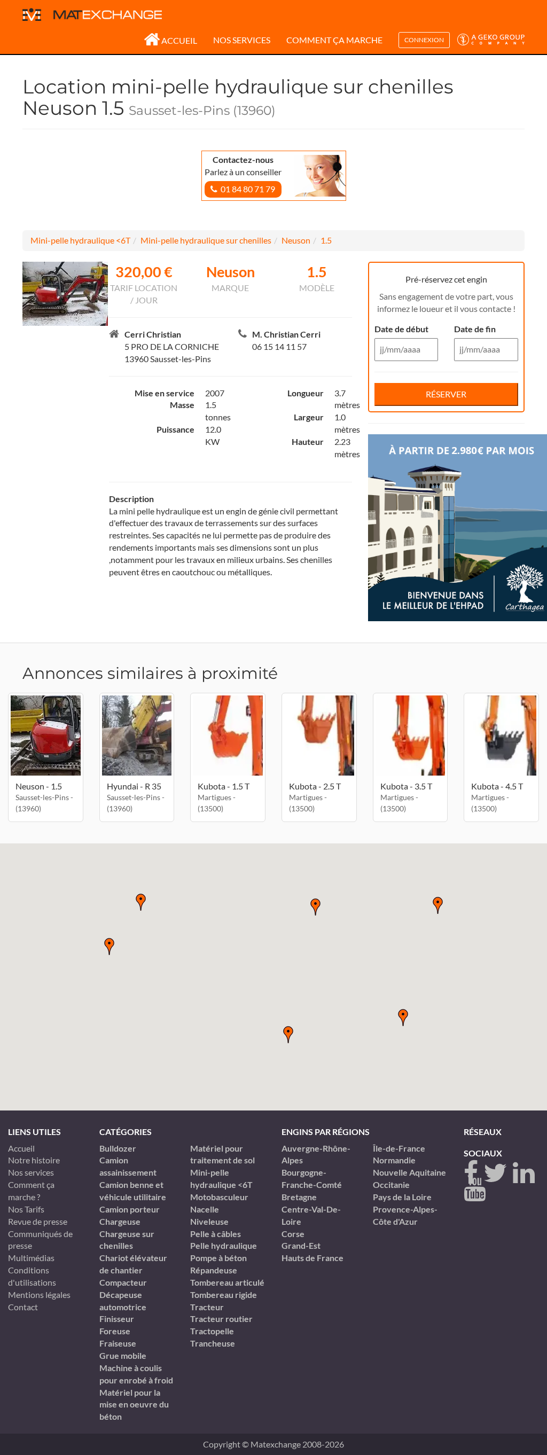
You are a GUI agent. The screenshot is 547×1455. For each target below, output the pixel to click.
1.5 (326, 240)
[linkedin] (524, 1173)
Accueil (179, 40)
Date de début (401, 329)
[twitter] (495, 1173)
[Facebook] (471, 1173)
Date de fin (475, 329)
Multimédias (31, 1258)
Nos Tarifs (26, 1209)
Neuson (296, 240)
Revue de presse (37, 1221)
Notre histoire (34, 1160)
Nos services (241, 40)
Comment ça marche (334, 40)
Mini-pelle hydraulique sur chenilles (205, 240)
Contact (23, 1307)
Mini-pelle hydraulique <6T (80, 240)
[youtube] (475, 1189)
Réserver (446, 394)
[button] (288, 1034)
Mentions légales (39, 1294)
